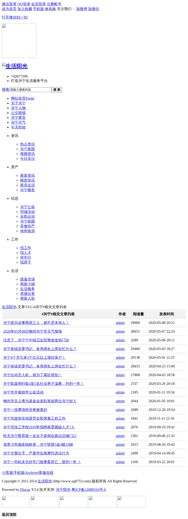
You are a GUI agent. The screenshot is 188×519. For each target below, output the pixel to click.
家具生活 (27, 185)
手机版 (19, 473)
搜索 (5, 89)
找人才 (25, 253)
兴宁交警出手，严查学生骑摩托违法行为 (36, 453)
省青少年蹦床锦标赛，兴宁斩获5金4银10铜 (38, 444)
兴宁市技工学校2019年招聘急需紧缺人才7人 (39, 427)
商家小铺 (27, 284)
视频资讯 (27, 154)
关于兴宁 (18, 103)
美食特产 (27, 226)
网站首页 (22, 98)
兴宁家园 (27, 149)
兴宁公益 (27, 207)
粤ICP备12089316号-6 (89, 490)
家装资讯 (27, 175)
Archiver (31, 473)
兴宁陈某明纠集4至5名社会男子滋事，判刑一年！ (43, 384)
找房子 (25, 262)
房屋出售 (27, 294)
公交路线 (18, 113)
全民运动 (27, 216)
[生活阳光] (15, 66)
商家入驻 (27, 298)
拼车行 (25, 257)
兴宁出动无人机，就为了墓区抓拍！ (32, 375)
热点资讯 (27, 144)
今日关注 (27, 158)
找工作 (25, 248)
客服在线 (46, 473)
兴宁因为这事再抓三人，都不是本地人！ (36, 323)
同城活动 (27, 212)
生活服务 (27, 289)
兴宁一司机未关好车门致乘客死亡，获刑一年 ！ (42, 462)
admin (120, 323)
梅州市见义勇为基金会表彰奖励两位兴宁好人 (40, 401)
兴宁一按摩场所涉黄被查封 (25, 410)
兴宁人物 (18, 108)
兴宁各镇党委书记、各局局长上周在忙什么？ (40, 349)
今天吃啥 (18, 127)
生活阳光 (9, 307)
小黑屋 (7, 473)
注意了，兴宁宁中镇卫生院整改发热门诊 (36, 340)
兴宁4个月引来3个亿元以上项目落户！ (34, 357)
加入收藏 (24, 9)
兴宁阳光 (63, 490)
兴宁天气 (18, 122)
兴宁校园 (27, 221)
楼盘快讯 (27, 180)
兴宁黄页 (18, 118)
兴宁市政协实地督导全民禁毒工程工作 (34, 418)
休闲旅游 (27, 231)
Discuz (25, 490)
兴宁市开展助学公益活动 (23, 392)
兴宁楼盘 (27, 190)
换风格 (50, 9)
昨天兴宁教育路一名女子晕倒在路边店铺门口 (40, 436)
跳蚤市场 (27, 279)
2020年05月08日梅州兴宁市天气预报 (32, 331)
